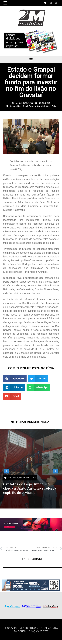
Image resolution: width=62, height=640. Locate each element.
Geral (25, 106)
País (54, 106)
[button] (56, 3)
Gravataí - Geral (44, 106)
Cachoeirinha (16, 106)
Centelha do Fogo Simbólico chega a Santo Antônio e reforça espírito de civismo (29, 488)
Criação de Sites (38, 631)
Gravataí (32, 106)
